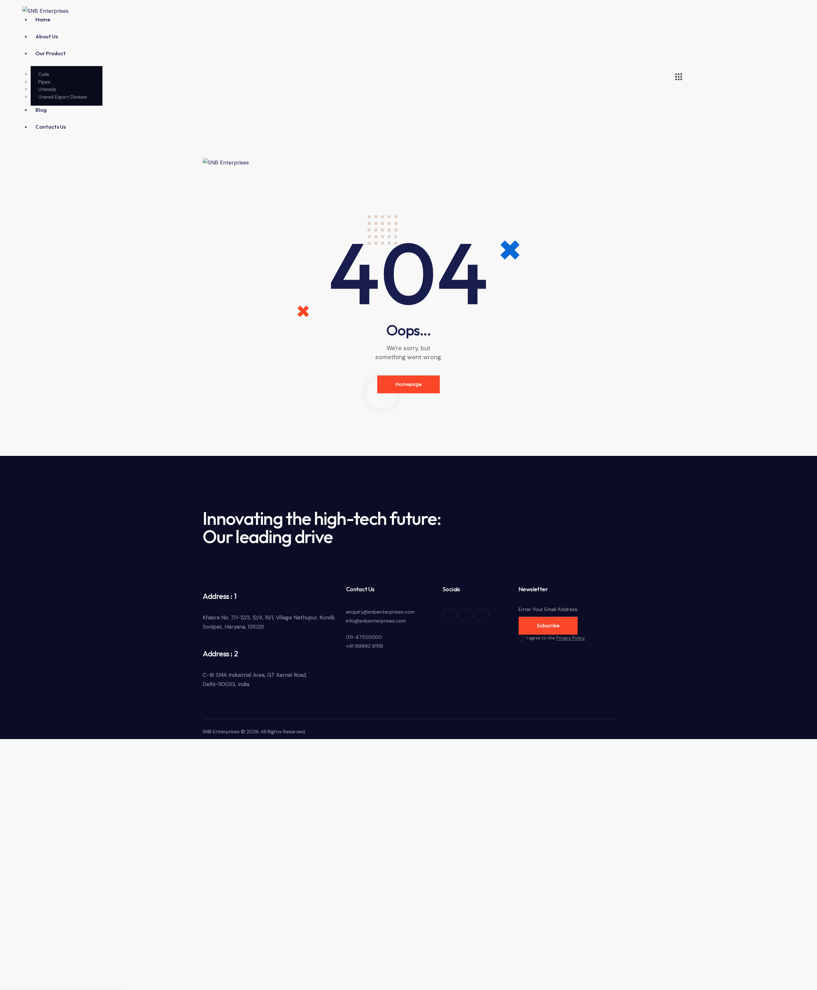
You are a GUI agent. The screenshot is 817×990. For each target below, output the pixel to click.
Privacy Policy (570, 638)
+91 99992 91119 (364, 646)
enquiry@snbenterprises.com (380, 611)
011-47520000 (364, 637)
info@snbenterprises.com (376, 620)
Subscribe (548, 625)
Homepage (408, 384)
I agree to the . (556, 638)
